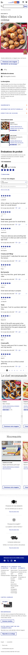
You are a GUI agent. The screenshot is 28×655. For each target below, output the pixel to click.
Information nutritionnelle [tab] (12, 109)
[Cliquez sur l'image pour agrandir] (14, 36)
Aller (25, 6)
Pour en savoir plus (14, 511)
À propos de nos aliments (22, 572)
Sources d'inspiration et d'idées (22, 577)
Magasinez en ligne (14, 572)
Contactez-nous (5, 570)
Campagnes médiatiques (14, 590)
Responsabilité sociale (14, 586)
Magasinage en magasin (14, 576)
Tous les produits (22, 570)
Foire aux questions (3, 572)
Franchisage (14, 592)
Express (13, 579)
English (2, 642)
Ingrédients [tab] (5, 105)
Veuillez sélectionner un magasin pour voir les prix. (16, 127)
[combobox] (14, 182)
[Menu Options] (26, 208)
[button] (2, 2)
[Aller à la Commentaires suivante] (23, 370)
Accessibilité (9, 642)
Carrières (13, 580)
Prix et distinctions (14, 583)
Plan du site (4, 645)
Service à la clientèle (5, 567)
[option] (11, 405)
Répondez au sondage (8, 634)
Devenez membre (7, 621)
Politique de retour (5, 575)
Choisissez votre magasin (9, 62)
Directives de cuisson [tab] (9, 113)
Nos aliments (21, 567)
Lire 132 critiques (12, 64)
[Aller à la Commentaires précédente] (4, 370)
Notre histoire (14, 570)
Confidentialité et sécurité (7, 648)
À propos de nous (14, 567)
